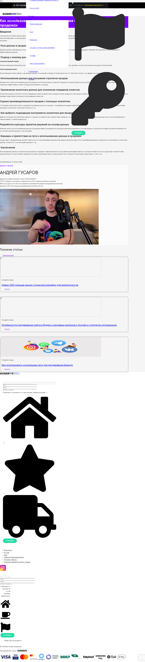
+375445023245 (10, 20)
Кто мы (6, 552)
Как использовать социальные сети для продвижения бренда (37, 365)
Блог (5, 555)
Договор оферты (10, 560)
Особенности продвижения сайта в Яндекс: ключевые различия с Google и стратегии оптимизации (59, 325)
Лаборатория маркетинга (14, 557)
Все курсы (8, 550)
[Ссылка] (12, 14)
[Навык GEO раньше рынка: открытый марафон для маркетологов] (50, 276)
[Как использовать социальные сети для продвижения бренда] (50, 356)
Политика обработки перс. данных (17, 562)
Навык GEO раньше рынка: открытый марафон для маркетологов (40, 285)
